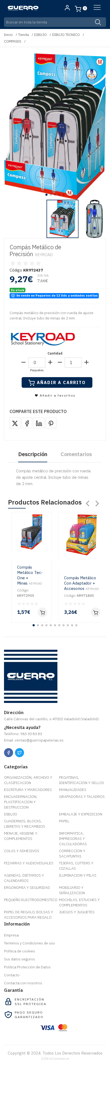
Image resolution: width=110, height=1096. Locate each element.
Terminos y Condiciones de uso (29, 943)
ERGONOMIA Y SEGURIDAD (27, 887)
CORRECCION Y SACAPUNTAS (72, 853)
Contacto (11, 975)
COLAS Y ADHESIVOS (21, 850)
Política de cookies (19, 951)
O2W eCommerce (55, 1058)
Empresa (11, 935)
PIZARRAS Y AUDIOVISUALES (28, 863)
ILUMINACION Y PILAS (77, 875)
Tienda (23, 34)
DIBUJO (40, 34)
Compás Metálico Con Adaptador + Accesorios (81, 583)
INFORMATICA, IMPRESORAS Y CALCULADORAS (73, 838)
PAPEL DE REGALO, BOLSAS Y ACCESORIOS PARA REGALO (28, 915)
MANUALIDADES (72, 789)
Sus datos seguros (19, 959)
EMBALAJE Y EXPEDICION (80, 814)
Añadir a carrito (61, 382)
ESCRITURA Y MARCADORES (28, 789)
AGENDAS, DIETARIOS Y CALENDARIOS (24, 878)
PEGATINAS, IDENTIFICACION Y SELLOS (81, 780)
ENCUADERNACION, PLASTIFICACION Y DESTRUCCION (20, 802)
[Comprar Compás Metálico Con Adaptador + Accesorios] (95, 612)
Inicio (8, 34)
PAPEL (64, 821)
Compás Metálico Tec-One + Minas (30, 575)
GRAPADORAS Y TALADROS (82, 796)
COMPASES (12, 41)
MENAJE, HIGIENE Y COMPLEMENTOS (20, 836)
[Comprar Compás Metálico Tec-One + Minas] (42, 612)
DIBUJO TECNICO (66, 34)
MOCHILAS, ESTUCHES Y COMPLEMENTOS (79, 902)
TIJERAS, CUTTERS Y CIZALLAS (76, 866)
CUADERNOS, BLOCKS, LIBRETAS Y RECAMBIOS (24, 824)
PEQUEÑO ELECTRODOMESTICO (30, 899)
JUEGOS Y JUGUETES (77, 912)
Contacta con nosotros (23, 983)
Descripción (32, 454)
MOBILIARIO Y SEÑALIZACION (72, 890)
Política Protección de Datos (27, 967)
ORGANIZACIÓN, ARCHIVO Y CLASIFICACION (28, 780)
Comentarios (76, 454)
